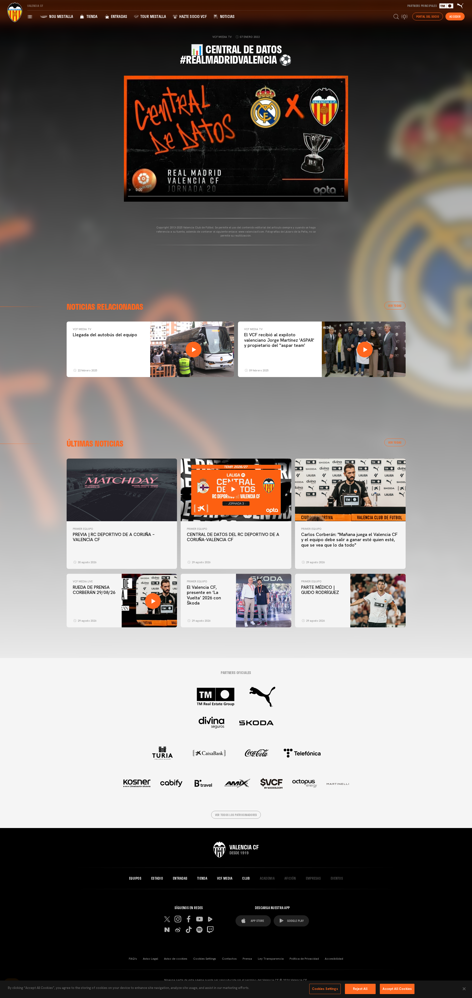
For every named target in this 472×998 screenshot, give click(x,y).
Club (246, 878)
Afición (290, 878)
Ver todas (395, 305)
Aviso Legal (150, 959)
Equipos (135, 878)
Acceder (455, 16)
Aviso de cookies (175, 959)
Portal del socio (427, 16)
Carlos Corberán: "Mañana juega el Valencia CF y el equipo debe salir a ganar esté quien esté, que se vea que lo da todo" (349, 540)
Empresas (313, 878)
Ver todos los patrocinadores (236, 815)
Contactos (229, 959)
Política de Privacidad (304, 959)
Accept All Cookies (397, 989)
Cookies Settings (204, 959)
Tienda (91, 16)
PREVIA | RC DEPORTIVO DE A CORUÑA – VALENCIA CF (114, 537)
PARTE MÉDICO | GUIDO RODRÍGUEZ (320, 589)
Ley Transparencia (271, 959)
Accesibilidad (334, 959)
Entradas (118, 16)
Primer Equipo (83, 529)
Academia (267, 878)
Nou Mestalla (60, 16)
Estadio (157, 878)
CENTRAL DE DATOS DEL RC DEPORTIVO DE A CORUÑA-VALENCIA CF (233, 537)
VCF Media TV (82, 329)
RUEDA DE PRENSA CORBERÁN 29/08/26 (94, 589)
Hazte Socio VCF (192, 16)
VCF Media (225, 878)
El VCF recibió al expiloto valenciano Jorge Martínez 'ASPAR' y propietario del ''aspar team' (279, 340)
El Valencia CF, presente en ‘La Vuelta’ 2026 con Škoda (204, 595)
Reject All (360, 989)
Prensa (247, 959)
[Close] (464, 988)
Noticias (227, 16)
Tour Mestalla (152, 16)
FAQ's (133, 959)
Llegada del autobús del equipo (105, 334)
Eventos (337, 878)
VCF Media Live (83, 581)
